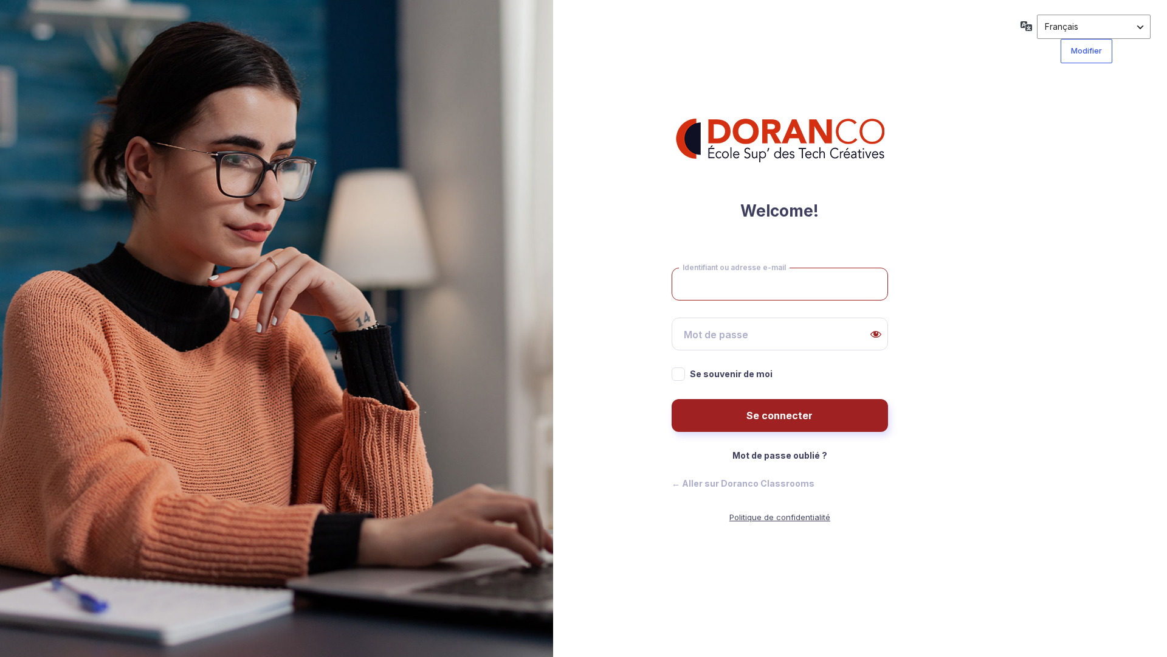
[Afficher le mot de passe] (876, 334)
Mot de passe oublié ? (779, 455)
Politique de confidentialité (779, 517)
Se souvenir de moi (731, 374)
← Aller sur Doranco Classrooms (743, 483)
